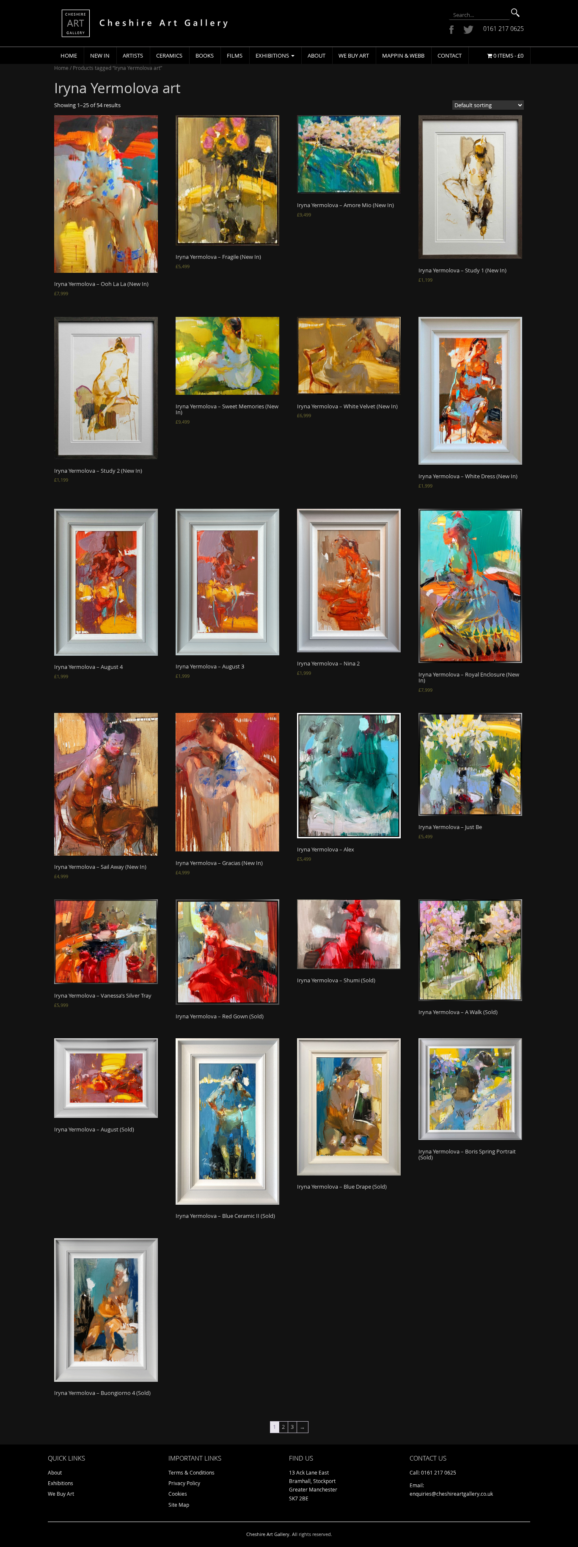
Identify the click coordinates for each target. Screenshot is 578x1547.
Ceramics (169, 55)
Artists (133, 55)
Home (69, 55)
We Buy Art (354, 55)
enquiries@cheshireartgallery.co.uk (451, 1493)
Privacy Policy (184, 1483)
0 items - (507, 55)
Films (234, 55)
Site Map (178, 1504)
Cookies (177, 1493)
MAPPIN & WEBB (403, 55)
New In (100, 55)
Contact (450, 55)
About (316, 55)
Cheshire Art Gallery (267, 1534)
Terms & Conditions (191, 1472)
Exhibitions (273, 55)
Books (204, 55)
